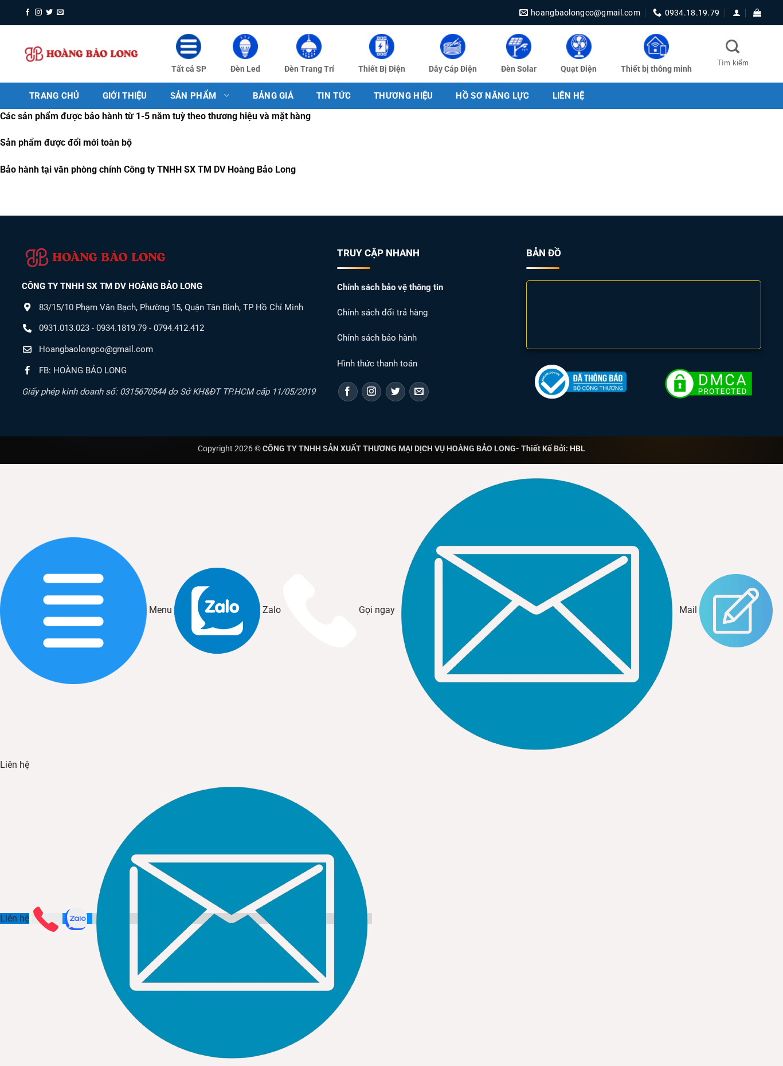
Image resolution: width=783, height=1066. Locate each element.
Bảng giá (273, 96)
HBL (577, 449)
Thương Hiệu (403, 96)
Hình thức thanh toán (377, 363)
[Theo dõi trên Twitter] (49, 13)
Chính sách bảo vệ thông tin (390, 287)
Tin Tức (333, 96)
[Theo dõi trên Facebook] (27, 13)
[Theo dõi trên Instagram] (38, 13)
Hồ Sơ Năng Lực (492, 96)
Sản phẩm (193, 96)
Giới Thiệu (125, 96)
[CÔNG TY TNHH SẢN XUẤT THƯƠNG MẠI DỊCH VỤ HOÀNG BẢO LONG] (82, 54)
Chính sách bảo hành (377, 338)
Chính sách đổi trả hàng (382, 312)
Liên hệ (14, 918)
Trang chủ (54, 96)
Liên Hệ (569, 96)
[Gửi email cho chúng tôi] (60, 13)
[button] (737, 13)
